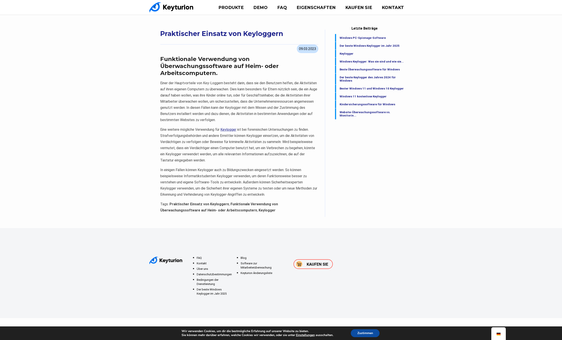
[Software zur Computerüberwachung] (171, 7)
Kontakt (393, 7)
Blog (244, 257)
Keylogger (228, 129)
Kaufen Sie (358, 7)
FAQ (282, 7)
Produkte (231, 7)
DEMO (260, 7)
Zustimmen (365, 333)
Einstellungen (305, 335)
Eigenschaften (316, 7)
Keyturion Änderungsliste (256, 273)
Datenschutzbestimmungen (214, 274)
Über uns (202, 268)
